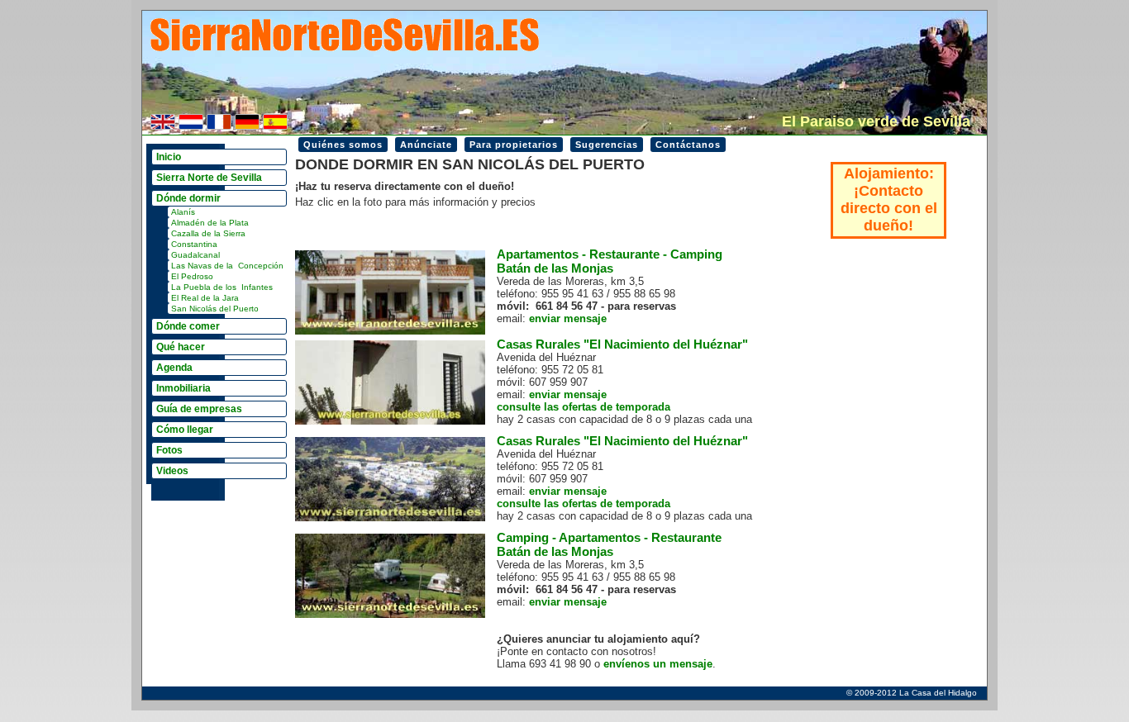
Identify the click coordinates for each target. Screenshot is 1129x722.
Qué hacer (180, 347)
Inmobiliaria (183, 388)
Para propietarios (513, 145)
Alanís (183, 211)
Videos (172, 471)
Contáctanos (688, 145)
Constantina (194, 244)
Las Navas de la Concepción (227, 265)
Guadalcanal (195, 254)
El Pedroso (192, 276)
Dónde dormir (188, 198)
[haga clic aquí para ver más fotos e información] (390, 331)
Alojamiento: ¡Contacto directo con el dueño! (889, 199)
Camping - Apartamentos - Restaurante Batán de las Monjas (609, 544)
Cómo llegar (184, 429)
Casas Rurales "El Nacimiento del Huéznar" (622, 344)
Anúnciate (426, 145)
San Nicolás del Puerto (215, 308)
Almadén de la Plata (210, 222)
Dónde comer (188, 326)
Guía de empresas (199, 409)
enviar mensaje (568, 318)
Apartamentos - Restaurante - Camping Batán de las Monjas (609, 261)
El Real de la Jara (205, 297)
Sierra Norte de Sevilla (209, 177)
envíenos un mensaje (657, 664)
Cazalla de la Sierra (208, 233)
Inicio (168, 157)
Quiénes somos (343, 145)
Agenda (174, 367)
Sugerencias (606, 145)
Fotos (169, 450)
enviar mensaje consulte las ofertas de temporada (583, 400)
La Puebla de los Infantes (222, 287)
